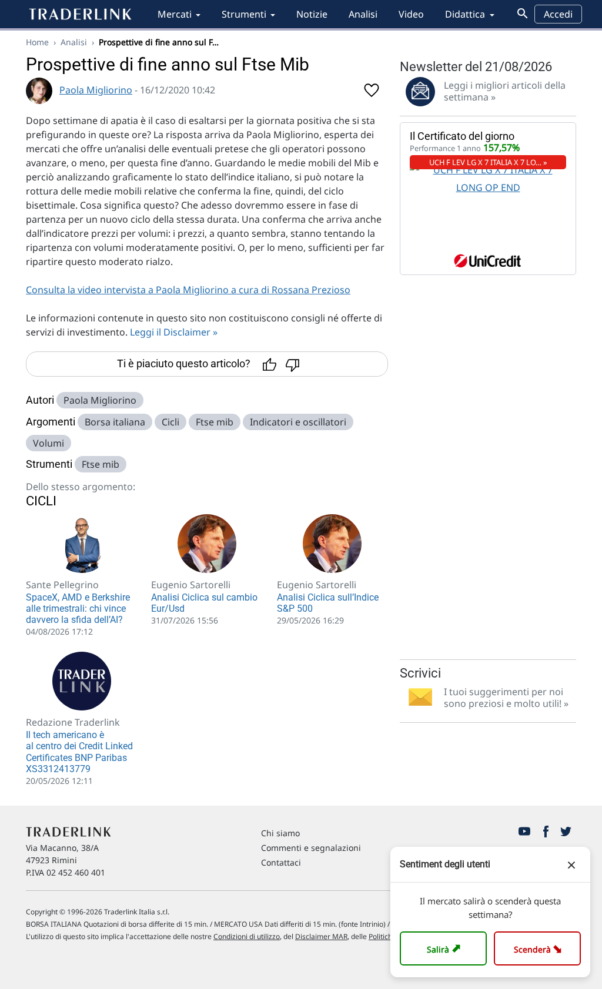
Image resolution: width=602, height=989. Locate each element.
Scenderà (540, 948)
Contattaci (281, 862)
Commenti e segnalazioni (311, 847)
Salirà (445, 948)
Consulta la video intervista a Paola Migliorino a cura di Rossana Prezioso (188, 289)
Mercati (175, 14)
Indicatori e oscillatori (298, 421)
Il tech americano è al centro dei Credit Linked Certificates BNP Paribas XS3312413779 (79, 752)
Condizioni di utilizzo (246, 936)
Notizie (311, 14)
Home (37, 42)
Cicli (170, 421)
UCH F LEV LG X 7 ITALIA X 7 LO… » (488, 162)
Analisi (363, 14)
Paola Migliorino (95, 89)
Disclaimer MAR (321, 936)
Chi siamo (280, 833)
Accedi (558, 14)
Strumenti (244, 14)
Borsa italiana (115, 421)
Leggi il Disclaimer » (174, 332)
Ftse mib (214, 421)
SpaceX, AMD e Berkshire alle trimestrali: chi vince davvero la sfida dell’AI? (78, 608)
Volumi (48, 443)
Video (411, 14)
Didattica (465, 14)
